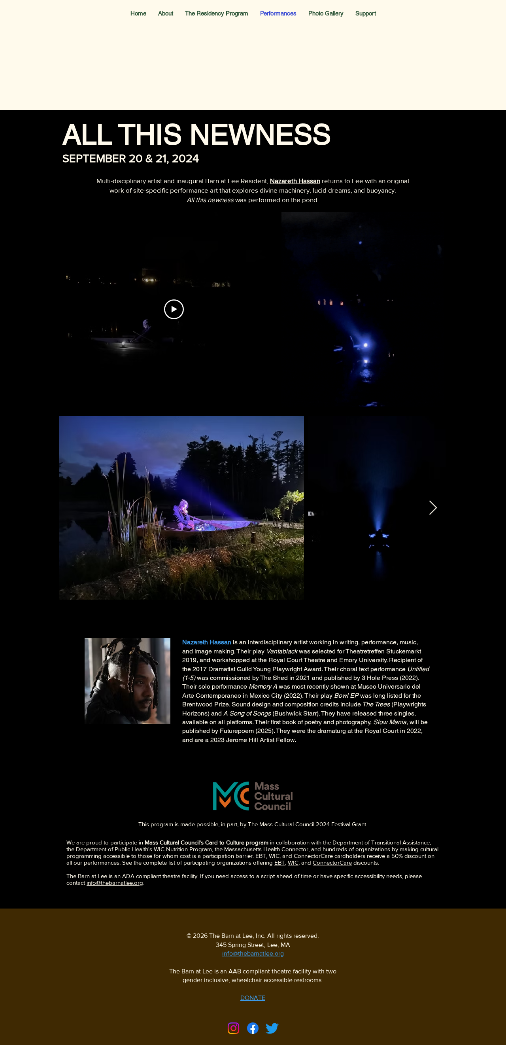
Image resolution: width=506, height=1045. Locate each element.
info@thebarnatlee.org (115, 882)
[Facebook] (253, 1028)
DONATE (252, 997)
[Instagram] (233, 1028)
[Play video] (174, 309)
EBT (279, 862)
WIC (293, 862)
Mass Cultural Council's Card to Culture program (206, 842)
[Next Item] (433, 508)
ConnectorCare (332, 862)
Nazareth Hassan (295, 180)
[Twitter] (272, 1028)
